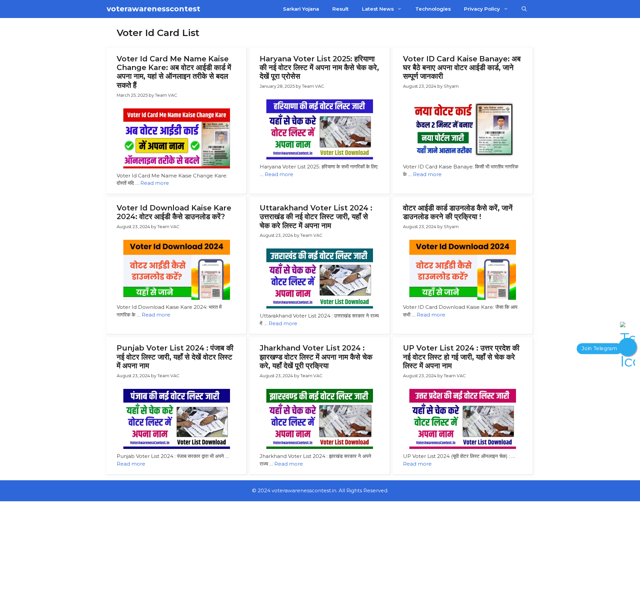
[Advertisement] (200, 550)
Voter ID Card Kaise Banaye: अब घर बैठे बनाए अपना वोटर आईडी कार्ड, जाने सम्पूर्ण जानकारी (462, 67)
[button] (524, 9)
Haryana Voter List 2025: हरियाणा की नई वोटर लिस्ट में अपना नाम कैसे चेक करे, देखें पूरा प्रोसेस (319, 67)
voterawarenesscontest (153, 8)
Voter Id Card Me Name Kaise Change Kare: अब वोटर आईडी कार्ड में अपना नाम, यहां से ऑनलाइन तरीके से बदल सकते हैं (174, 72)
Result (340, 9)
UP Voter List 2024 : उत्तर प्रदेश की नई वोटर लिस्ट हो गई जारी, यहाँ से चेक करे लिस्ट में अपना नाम (461, 357)
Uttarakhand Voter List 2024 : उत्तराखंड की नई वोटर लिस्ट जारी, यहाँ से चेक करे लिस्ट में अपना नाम (316, 216)
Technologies (433, 9)
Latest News (378, 9)
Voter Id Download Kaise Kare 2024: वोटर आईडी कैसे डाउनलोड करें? (174, 212)
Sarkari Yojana (301, 9)
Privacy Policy (482, 9)
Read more (154, 183)
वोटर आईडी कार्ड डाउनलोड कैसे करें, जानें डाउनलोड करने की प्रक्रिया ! (458, 212)
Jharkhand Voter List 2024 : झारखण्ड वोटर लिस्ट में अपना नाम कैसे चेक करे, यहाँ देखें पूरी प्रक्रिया (316, 357)
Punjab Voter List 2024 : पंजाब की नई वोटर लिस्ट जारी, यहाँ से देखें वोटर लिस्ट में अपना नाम (175, 357)
